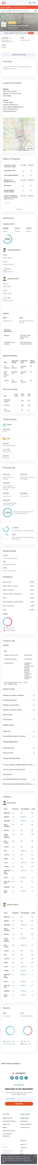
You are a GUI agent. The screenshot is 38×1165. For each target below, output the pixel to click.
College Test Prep (8, 1118)
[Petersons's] (4, 2)
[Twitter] (12, 1078)
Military (5, 1127)
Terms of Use (6, 1153)
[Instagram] (26, 1078)
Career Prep (6, 1124)
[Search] (30, 2)
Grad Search (23, 1121)
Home (2, 7)
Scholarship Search (25, 1124)
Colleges (8, 7)
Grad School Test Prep (9, 1121)
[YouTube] (21, 1078)
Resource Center (25, 1127)
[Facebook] (16, 1078)
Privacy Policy (7, 1150)
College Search (24, 1118)
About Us (23, 1144)
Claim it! (31, 33)
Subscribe (19, 1104)
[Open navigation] (34, 2)
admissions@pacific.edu (15, 107)
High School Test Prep (9, 1130)
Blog (21, 1154)
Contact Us (23, 1147)
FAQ (21, 1151)
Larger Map (29, 148)
